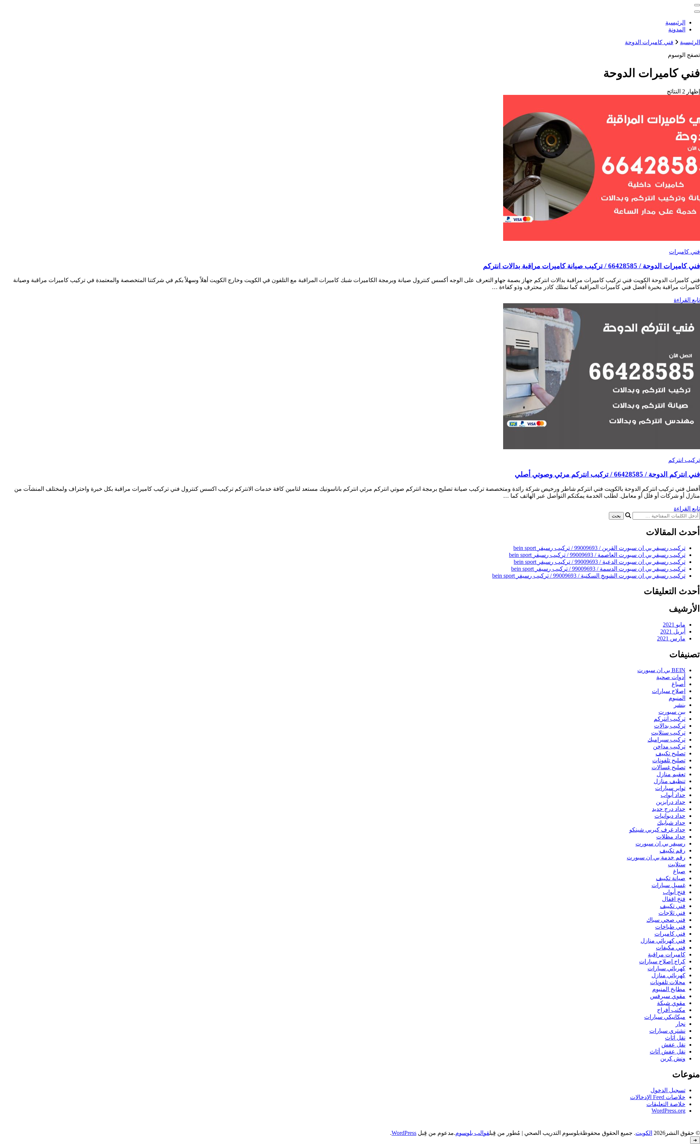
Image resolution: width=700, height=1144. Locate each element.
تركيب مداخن (669, 746)
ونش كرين (672, 1058)
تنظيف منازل (669, 781)
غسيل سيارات (668, 885)
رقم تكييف (672, 850)
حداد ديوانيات (669, 816)
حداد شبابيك (671, 823)
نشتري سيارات (667, 1031)
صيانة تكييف (670, 878)
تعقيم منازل (671, 774)
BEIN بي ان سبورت (661, 670)
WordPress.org (668, 1111)
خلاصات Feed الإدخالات (657, 1097)
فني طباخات (670, 927)
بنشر (679, 705)
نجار (680, 1024)
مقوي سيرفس (667, 996)
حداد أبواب (673, 795)
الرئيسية (675, 22)
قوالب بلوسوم (472, 1133)
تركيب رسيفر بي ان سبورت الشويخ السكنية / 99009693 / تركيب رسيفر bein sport (588, 576)
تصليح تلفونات (668, 760)
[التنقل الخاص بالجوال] (697, 5)
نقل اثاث (675, 1038)
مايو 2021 (674, 624)
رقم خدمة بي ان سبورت (656, 857)
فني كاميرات (684, 252)
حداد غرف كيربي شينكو (657, 830)
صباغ (679, 871)
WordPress (404, 1133)
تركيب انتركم (684, 460)
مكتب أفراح (671, 1010)
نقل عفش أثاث (667, 1051)
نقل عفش (673, 1044)
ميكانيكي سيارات (664, 1017)
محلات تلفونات (667, 982)
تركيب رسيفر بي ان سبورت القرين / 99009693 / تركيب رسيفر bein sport (599, 548)
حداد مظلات (670, 836)
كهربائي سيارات (666, 968)
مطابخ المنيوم (668, 989)
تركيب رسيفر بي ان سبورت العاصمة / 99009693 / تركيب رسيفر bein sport (597, 555)
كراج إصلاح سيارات (662, 961)
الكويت (643, 1133)
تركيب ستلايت (668, 732)
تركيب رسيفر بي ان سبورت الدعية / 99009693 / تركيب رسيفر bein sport (599, 562)
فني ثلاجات (671, 913)
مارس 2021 (671, 638)
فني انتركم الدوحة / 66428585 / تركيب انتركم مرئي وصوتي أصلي (607, 474)
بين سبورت (671, 712)
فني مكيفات (670, 947)
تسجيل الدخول (667, 1090)
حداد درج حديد (668, 809)
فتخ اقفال (673, 899)
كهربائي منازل (668, 975)
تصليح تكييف (670, 753)
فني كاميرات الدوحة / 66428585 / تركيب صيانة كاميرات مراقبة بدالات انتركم (591, 266)
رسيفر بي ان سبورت (660, 843)
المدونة (676, 29)
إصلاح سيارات (668, 691)
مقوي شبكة (671, 1003)
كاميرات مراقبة (666, 954)
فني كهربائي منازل (663, 940)
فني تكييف (672, 906)
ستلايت (676, 864)
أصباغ (678, 684)
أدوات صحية (670, 677)
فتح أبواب (674, 892)
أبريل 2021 (672, 631)
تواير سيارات (670, 788)
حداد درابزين (670, 802)
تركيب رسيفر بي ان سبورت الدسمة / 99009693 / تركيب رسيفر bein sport (598, 569)
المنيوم (677, 698)
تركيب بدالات (669, 726)
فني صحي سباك (665, 920)
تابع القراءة (687, 300)
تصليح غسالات (668, 767)
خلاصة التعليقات (665, 1104)
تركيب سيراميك (666, 739)
